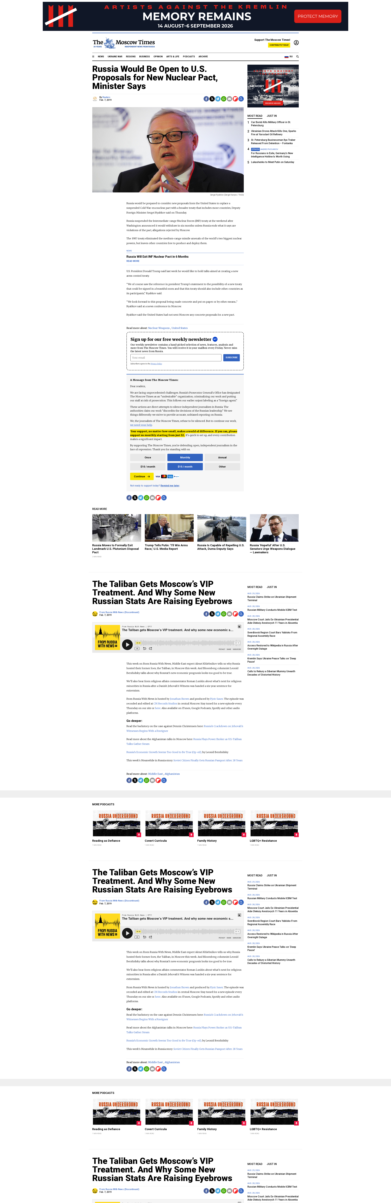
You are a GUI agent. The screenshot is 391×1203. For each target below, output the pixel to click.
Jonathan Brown (179, 698)
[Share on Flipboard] (235, 98)
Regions (131, 56)
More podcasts (103, 804)
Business (144, 56)
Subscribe (232, 357)
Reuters (106, 97)
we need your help (141, 424)
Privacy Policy (156, 364)
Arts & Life (172, 56)
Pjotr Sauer (216, 698)
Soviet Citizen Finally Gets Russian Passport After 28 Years (208, 760)
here (158, 708)
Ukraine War (115, 56)
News (101, 56)
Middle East (155, 773)
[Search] (297, 57)
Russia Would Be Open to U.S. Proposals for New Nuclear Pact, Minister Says (155, 77)
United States (180, 328)
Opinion (158, 56)
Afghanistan (172, 773)
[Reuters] (95, 98)
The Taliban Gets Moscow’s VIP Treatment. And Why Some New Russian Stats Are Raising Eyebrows (162, 592)
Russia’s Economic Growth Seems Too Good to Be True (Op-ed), (164, 752)
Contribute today (279, 45)
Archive (203, 56)
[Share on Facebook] (206, 98)
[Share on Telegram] (218, 98)
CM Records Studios (165, 703)
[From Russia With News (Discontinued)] (95, 614)
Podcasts (189, 56)
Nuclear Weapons (159, 328)
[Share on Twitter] (212, 98)
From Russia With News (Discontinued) (119, 612)
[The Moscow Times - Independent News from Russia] (123, 43)
